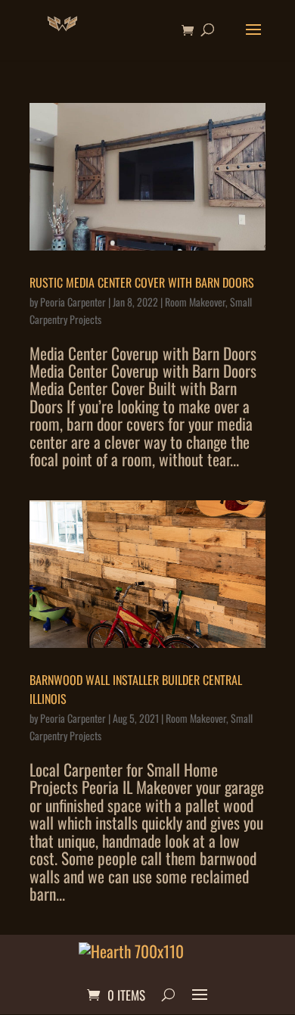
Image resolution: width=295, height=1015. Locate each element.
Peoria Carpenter (73, 302)
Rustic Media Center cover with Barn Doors (142, 282)
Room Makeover (195, 302)
